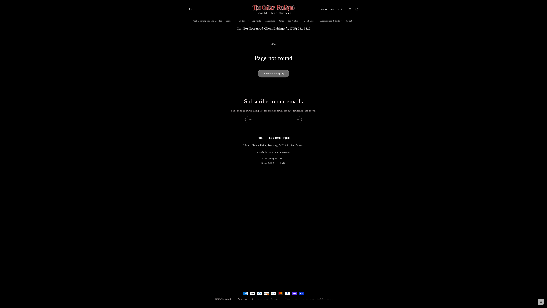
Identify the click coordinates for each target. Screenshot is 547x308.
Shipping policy (308, 299)
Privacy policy (276, 299)
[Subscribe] (298, 119)
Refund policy (262, 299)
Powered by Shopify (246, 299)
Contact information (325, 299)
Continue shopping (273, 73)
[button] (190, 9)
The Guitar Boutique (229, 299)
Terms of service (291, 299)
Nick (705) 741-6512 (273, 158)
